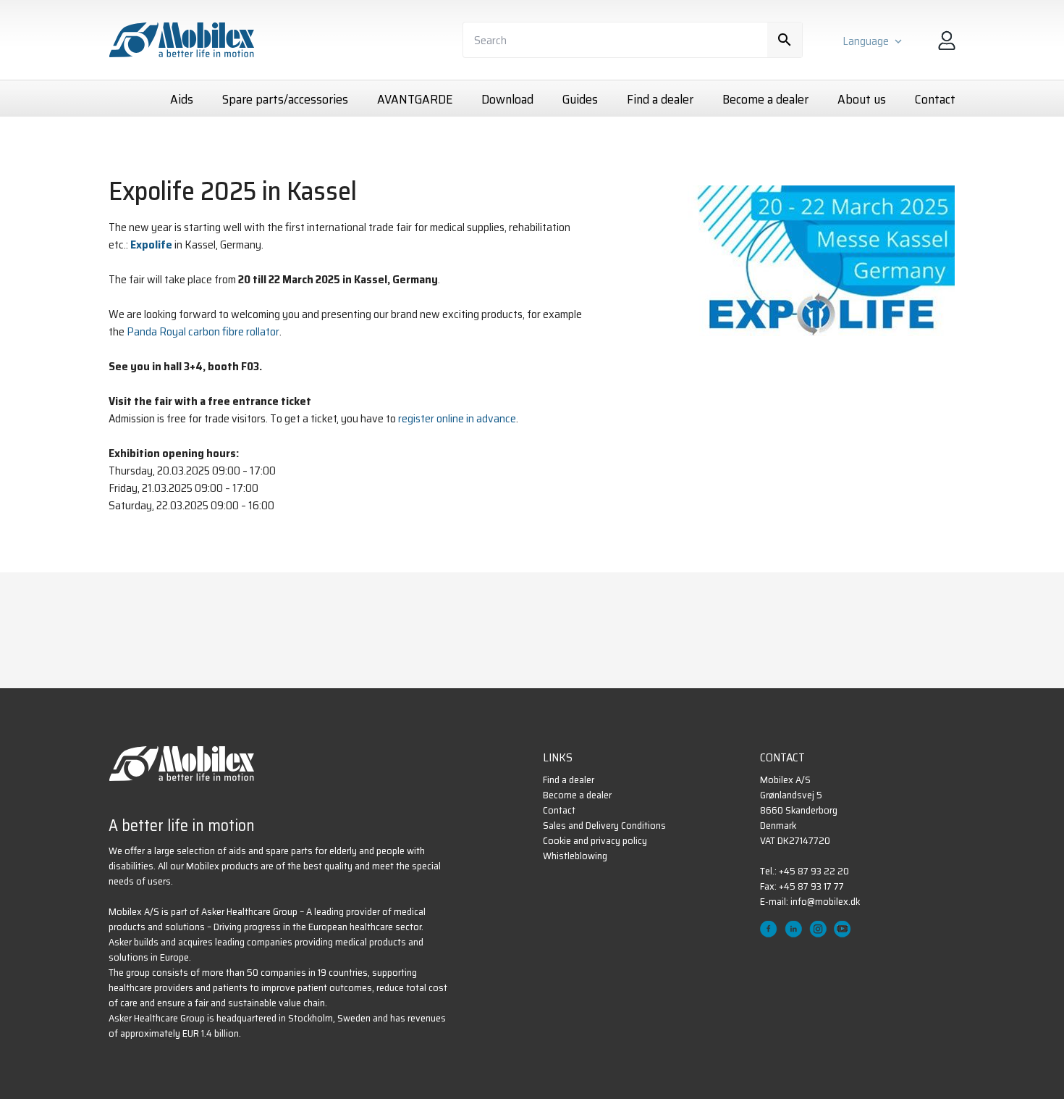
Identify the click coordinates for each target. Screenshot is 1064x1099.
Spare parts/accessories (285, 99)
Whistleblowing (575, 856)
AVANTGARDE (414, 99)
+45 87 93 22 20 (814, 871)
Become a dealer (765, 99)
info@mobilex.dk (825, 901)
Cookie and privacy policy (595, 840)
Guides (580, 99)
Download (507, 99)
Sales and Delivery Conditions (604, 825)
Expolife (151, 245)
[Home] (182, 39)
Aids (181, 99)
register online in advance (457, 418)
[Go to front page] (182, 763)
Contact (935, 99)
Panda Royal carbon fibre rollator (203, 331)
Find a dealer (660, 99)
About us (861, 99)
